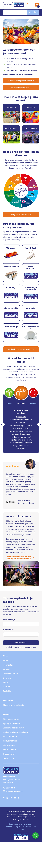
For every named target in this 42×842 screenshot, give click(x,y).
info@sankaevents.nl (14, 791)
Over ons (7, 678)
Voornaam (8, 619)
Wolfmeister (28, 827)
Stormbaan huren (11, 719)
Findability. (21, 829)
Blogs (5, 682)
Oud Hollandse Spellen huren (15, 732)
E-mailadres (9, 630)
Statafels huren (10, 736)
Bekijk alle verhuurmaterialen (20, 349)
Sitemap (21, 817)
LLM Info (26, 819)
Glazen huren (9, 754)
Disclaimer (23, 814)
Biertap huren (9, 745)
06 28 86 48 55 (12, 788)
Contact (7, 686)
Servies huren (9, 758)
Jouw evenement (10, 673)
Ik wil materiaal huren (20, 88)
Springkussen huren (11, 723)
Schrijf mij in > (21, 642)
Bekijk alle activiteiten (20, 214)
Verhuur (6, 669)
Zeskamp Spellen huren (13, 728)
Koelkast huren (9, 749)
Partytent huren (10, 741)
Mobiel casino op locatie (13, 705)
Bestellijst (7, 691)
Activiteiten (8, 665)
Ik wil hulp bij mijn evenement (20, 81)
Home (5, 660)
